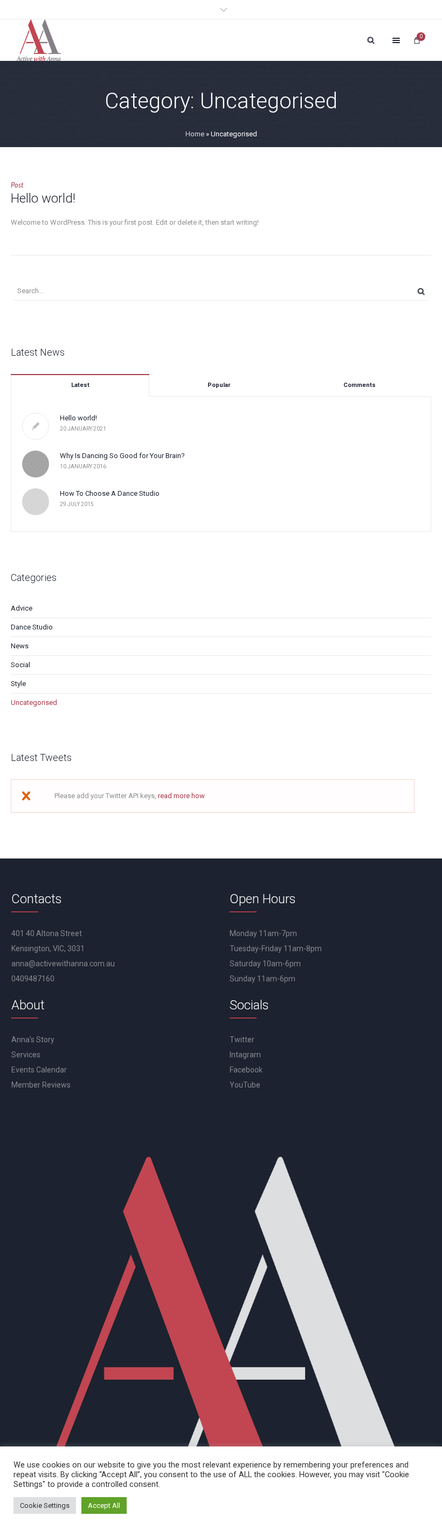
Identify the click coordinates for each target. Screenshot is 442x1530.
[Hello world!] (35, 426)
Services (25, 1054)
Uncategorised (34, 702)
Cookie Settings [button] (45, 1505)
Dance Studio (32, 627)
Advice (21, 608)
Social (20, 665)
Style (18, 684)
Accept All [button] (104, 1505)
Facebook (246, 1069)
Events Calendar (39, 1069)
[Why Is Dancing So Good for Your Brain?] (35, 463)
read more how (181, 796)
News (20, 646)
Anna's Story (32, 1039)
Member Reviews (41, 1085)
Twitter (242, 1039)
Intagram (245, 1054)
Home (194, 134)
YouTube (245, 1085)
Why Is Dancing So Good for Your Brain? (122, 456)
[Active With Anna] (38, 40)
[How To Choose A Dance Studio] (35, 501)
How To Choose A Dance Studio (110, 493)
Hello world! (43, 198)
